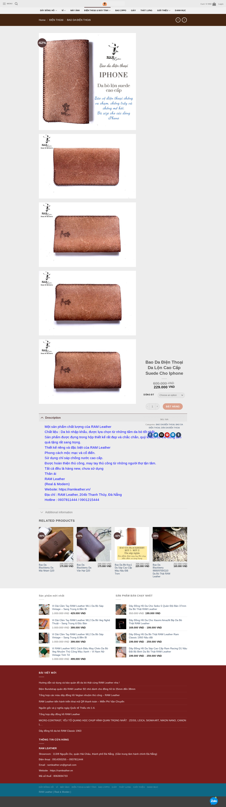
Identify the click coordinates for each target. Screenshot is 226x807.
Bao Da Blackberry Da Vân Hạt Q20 (84, 568)
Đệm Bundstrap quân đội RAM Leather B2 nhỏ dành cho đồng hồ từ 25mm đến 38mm (87, 689)
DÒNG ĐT (149, 395)
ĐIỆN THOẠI (56, 20)
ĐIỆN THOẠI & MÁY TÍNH (96, 10)
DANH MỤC (180, 10)
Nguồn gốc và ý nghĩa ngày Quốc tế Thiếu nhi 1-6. (67, 707)
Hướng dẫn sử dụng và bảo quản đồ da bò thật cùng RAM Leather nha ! (79, 682)
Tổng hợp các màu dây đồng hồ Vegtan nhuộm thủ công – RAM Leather (79, 695)
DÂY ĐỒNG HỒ (47, 10)
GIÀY (133, 10)
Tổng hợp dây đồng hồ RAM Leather (59, 714)
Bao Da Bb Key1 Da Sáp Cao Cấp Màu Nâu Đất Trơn (123, 569)
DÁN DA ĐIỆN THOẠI (170, 428)
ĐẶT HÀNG (173, 406)
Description (53, 417)
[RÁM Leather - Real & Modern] (113, 3)
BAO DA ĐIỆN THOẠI (79, 20)
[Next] (187, 557)
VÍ (62, 10)
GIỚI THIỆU (162, 10)
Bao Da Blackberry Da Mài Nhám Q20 (46, 568)
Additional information (59, 512)
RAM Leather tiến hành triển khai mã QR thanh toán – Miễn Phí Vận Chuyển (81, 701)
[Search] (16, 3)
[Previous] (39, 557)
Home (42, 20)
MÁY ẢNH (75, 10)
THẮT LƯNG (147, 10)
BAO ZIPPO (120, 10)
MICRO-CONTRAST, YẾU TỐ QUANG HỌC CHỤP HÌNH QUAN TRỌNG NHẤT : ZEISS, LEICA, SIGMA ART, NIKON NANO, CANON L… (112, 722)
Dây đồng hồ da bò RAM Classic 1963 (60, 730)
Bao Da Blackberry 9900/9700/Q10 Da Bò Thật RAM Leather (161, 571)
